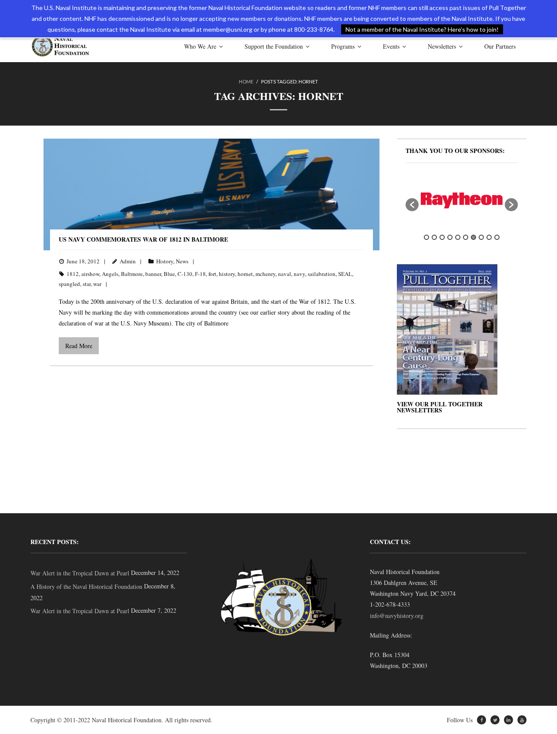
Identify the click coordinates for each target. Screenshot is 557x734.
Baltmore (132, 274)
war (97, 284)
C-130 (185, 274)
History (164, 261)
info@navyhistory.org (396, 615)
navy (299, 274)
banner (153, 274)
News (182, 261)
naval (284, 274)
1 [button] (426, 237)
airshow (90, 274)
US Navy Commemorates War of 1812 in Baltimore (143, 239)
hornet (245, 274)
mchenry (265, 274)
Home (246, 81)
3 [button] (442, 237)
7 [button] (473, 237)
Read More (78, 346)
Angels (110, 274)
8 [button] (481, 237)
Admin (128, 261)
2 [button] (434, 237)
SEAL (345, 274)
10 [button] (497, 237)
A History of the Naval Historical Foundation (86, 586)
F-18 (200, 274)
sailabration (322, 274)
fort (212, 274)
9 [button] (489, 237)
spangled (69, 284)
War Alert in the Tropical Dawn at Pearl (79, 573)
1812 (73, 274)
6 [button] (465, 237)
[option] (462, 201)
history (227, 274)
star (87, 284)
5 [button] (457, 237)
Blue (169, 274)
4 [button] (450, 237)
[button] (412, 204)
